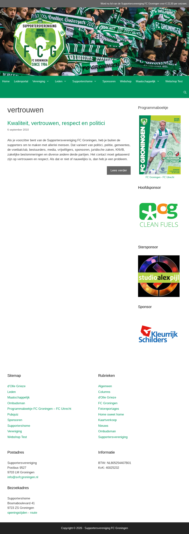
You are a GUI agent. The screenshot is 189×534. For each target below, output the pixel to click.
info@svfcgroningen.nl (22, 477)
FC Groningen (107, 403)
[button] (49, 81)
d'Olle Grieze (107, 397)
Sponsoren (109, 81)
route (33, 512)
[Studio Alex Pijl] (159, 296)
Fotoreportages (108, 408)
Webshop (125, 81)
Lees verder (119, 170)
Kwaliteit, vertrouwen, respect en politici (56, 123)
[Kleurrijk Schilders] (159, 355)
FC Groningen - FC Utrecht (160, 177)
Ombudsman (16, 403)
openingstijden (17, 512)
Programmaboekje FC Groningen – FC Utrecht (39, 408)
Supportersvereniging (113, 437)
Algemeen (105, 386)
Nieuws (103, 425)
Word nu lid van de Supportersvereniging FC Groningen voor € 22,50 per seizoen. (144, 3)
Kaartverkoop (107, 420)
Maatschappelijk (145, 81)
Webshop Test (174, 81)
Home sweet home (111, 414)
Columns (104, 392)
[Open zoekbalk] (185, 92)
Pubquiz (12, 414)
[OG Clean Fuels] (159, 236)
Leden (58, 81)
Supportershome (82, 81)
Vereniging (38, 81)
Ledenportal (21, 81)
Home (6, 81)
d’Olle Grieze (16, 386)
